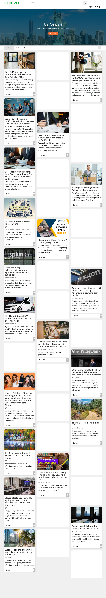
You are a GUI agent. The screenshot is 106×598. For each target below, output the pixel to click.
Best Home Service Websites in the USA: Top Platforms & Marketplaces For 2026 (86, 78)
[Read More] (34, 94)
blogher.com (11, 408)
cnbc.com (77, 377)
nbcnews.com (11, 278)
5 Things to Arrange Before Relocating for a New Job (85, 188)
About (26, 48)
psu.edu (9, 508)
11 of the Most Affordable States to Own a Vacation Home (18, 455)
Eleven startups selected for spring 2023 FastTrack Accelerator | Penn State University (19, 501)
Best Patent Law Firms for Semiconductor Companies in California (52, 137)
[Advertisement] (53, 66)
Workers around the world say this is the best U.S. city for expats (18, 552)
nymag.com (77, 531)
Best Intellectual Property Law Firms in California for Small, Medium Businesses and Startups (18, 175)
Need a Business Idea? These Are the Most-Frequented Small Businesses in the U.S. (52, 344)
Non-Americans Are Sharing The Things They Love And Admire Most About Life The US (52, 476)
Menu (10, 48)
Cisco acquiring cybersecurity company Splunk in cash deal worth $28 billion (18, 271)
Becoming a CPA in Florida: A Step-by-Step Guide (52, 241)
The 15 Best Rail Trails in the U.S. (86, 424)
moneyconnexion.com (14, 227)
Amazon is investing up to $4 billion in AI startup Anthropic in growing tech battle (86, 292)
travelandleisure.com (80, 428)
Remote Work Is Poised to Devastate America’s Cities (85, 527)
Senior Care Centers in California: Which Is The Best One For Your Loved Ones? (19, 121)
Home (18, 48)
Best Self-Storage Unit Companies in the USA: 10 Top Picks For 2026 (18, 74)
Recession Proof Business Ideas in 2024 (17, 222)
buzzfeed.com (45, 482)
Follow (53, 33)
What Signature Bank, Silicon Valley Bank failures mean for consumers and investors (86, 372)
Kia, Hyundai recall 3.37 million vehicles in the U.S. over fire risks (18, 318)
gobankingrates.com (47, 349)
